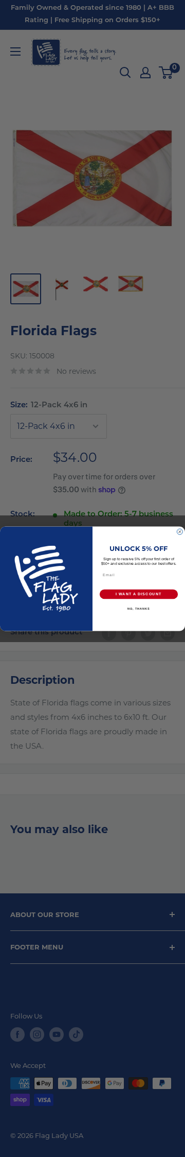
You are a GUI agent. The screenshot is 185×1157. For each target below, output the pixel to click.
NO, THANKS (138, 608)
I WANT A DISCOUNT (138, 594)
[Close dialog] (179, 531)
